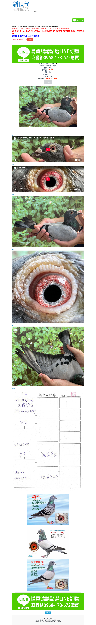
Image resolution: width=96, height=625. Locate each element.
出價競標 (48, 82)
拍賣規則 (30, 39)
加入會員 (20, 26)
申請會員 (36, 11)
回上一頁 (48, 612)
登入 (32, 11)
